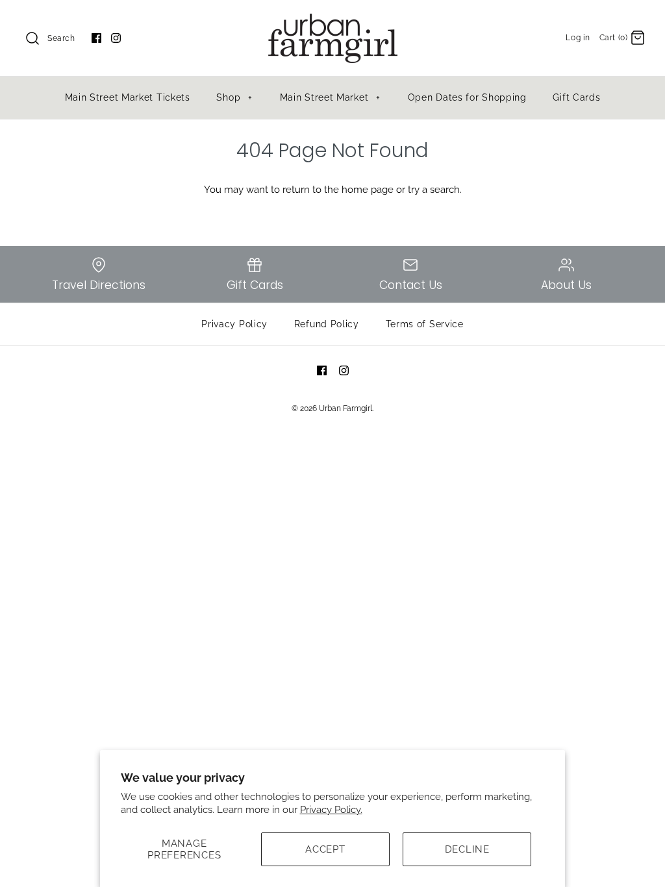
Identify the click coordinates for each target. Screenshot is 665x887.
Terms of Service (425, 324)
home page (368, 189)
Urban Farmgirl (345, 408)
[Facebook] (96, 38)
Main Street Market (330, 97)
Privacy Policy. (331, 810)
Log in (578, 37)
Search (61, 38)
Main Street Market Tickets (127, 97)
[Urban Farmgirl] (332, 21)
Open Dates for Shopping (467, 97)
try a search (434, 189)
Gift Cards (576, 97)
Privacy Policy (234, 324)
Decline (467, 849)
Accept (325, 849)
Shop (234, 97)
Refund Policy (326, 324)
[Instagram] (116, 38)
